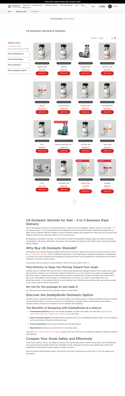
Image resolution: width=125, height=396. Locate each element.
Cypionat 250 (42, 67)
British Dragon (65, 314)
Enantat (64, 67)
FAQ (82, 5)
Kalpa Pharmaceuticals (38, 314)
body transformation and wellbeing (47, 332)
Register (102, 6)
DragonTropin (85, 67)
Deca (42, 144)
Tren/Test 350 (85, 144)
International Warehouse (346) (18, 49)
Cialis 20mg (107, 144)
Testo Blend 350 (107, 106)
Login (93, 6)
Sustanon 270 (85, 106)
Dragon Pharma (106, 311)
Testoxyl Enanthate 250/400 (65, 144)
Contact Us (27, 7)
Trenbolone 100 (63, 183)
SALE (77, 5)
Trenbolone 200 (63, 106)
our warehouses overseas (37, 254)
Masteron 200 (107, 67)
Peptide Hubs (53, 314)
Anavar (42, 106)
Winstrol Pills (85, 183)
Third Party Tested (66, 5)
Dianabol (107, 183)
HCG (42, 183)
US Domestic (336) (14, 46)
